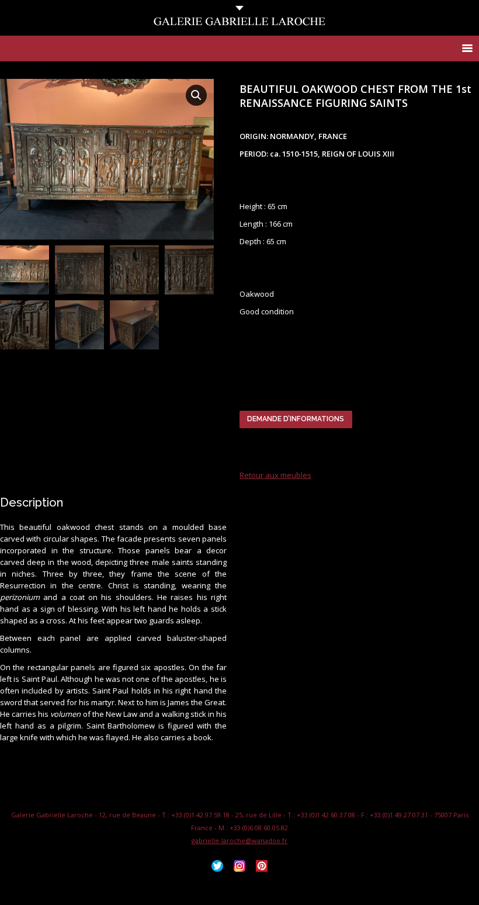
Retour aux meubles (275, 475)
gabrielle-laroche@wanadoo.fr (239, 840)
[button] (196, 95)
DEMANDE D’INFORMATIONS (295, 419)
